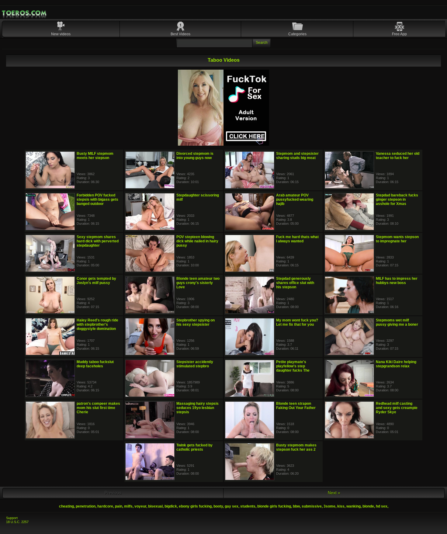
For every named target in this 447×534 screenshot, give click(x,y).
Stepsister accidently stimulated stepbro (194, 364)
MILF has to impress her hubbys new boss (397, 280)
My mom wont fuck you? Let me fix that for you (297, 322)
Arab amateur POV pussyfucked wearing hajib (294, 199)
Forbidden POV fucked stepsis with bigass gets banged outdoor (97, 199)
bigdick (171, 506)
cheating (66, 506)
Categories (297, 34)
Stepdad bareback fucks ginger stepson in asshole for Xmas (397, 199)
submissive (312, 506)
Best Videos (180, 34)
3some (329, 506)
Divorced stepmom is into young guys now (194, 155)
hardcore (105, 506)
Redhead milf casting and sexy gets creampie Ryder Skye (397, 407)
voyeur (140, 506)
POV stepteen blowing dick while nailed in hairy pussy (197, 241)
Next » (334, 492)
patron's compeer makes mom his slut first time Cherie (98, 407)
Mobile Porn (24, 13)
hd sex (381, 506)
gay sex (231, 506)
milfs (128, 506)
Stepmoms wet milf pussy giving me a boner (397, 322)
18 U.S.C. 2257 (17, 522)
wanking (353, 506)
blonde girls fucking (274, 506)
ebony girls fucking (195, 506)
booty (218, 506)
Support (12, 518)
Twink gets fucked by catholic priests (194, 447)
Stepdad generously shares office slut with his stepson (295, 282)
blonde (368, 506)
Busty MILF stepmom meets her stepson (95, 155)
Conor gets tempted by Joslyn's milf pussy (96, 280)
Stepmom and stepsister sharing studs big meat (297, 155)
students (247, 506)
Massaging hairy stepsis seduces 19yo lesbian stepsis (197, 407)
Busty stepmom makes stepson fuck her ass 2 (296, 447)
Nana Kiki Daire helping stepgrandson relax (396, 364)
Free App (399, 34)
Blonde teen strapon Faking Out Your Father (296, 405)
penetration (85, 506)
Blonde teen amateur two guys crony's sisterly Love (198, 282)
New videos (61, 34)
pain (118, 506)
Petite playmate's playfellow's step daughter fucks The (293, 366)
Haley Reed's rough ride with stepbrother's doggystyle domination (97, 324)
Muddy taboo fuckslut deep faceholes (95, 364)
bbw (296, 506)
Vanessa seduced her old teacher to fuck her (397, 155)
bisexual (155, 506)
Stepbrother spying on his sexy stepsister (195, 322)
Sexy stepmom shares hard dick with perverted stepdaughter (98, 241)
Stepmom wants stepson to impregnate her (397, 239)
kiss (341, 506)
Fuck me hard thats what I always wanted (297, 239)
